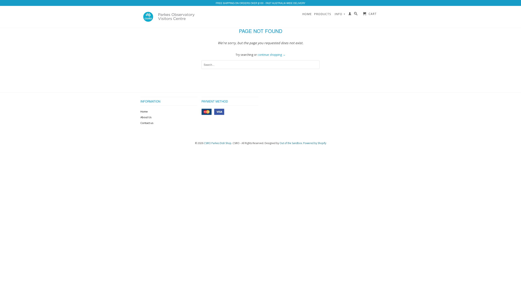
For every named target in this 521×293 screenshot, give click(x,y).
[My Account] (350, 14)
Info (340, 14)
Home (307, 14)
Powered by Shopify (314, 143)
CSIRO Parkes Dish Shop (217, 143)
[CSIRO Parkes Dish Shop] (168, 17)
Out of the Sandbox (291, 143)
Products (322, 14)
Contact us (146, 123)
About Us (146, 117)
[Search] (356, 14)
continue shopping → (272, 55)
